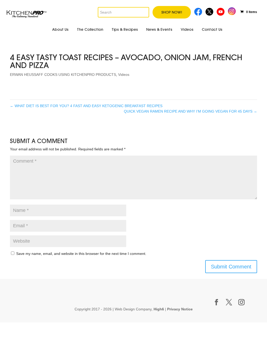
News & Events (159, 29)
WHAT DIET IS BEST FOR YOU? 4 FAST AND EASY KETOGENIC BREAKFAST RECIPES (86, 106)
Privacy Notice (180, 309)
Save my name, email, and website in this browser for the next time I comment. (81, 253)
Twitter (210, 11)
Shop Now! (171, 12)
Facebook (198, 11)
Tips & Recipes (125, 29)
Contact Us (212, 29)
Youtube (221, 11)
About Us (60, 29)
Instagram (232, 10)
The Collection (90, 29)
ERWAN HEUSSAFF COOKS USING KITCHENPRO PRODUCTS (63, 74)
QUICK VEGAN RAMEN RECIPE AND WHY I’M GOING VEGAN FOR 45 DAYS (190, 111)
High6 (159, 309)
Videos (187, 29)
